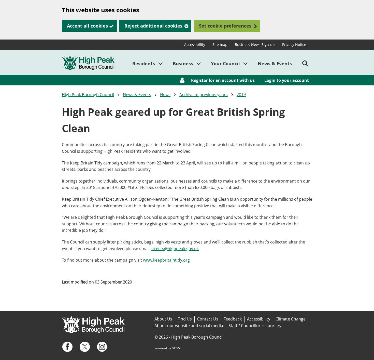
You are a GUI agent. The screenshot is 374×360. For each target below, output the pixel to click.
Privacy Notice (294, 44)
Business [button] (183, 63)
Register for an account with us (223, 80)
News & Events (275, 63)
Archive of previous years (203, 94)
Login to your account (286, 80)
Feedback (233, 319)
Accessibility (194, 44)
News (165, 94)
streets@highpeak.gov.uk (175, 248)
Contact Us (207, 319)
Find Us (185, 319)
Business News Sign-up (255, 44)
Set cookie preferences (225, 26)
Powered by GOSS (167, 348)
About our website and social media (188, 325)
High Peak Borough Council (88, 94)
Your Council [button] (225, 63)
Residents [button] (143, 63)
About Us (163, 319)
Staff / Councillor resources (254, 325)
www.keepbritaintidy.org (166, 260)
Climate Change (291, 319)
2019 (241, 94)
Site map (219, 44)
